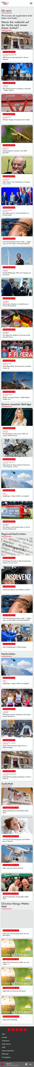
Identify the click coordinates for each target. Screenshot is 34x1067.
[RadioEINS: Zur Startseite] (15, 3)
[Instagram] (17, 1029)
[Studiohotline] (25, 1029)
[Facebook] (13, 1029)
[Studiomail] (21, 1029)
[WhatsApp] (9, 1029)
